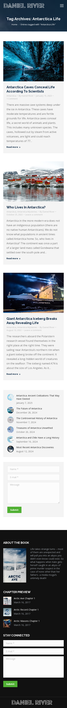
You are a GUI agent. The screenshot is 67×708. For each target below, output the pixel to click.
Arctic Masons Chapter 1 (27, 620)
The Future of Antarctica (29, 408)
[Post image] (10, 397)
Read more (12, 147)
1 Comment (12, 98)
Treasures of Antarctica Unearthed (34, 427)
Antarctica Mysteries (27, 211)
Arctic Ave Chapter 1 (24, 598)
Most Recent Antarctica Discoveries (35, 447)
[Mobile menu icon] (62, 6)
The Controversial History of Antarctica (36, 418)
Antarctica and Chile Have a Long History (37, 437)
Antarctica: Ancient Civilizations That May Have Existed (37, 397)
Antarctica (11, 95)
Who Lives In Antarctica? (26, 207)
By (26, 95)
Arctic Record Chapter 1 (26, 609)
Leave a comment (34, 214)
